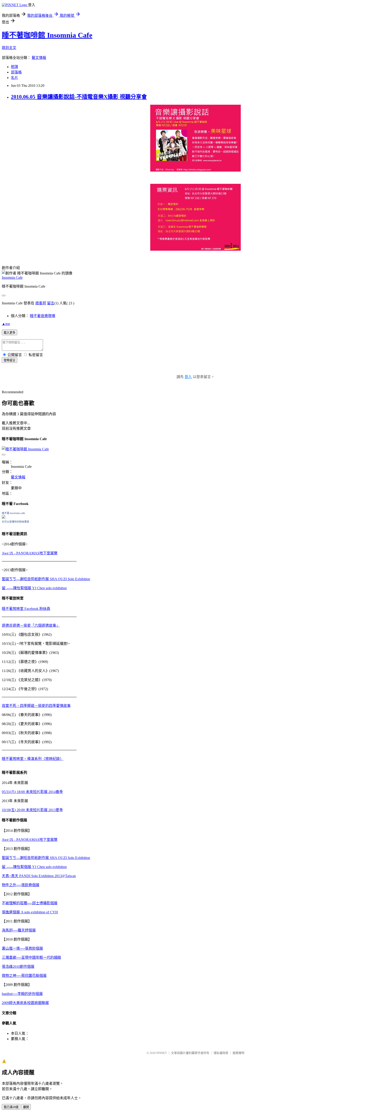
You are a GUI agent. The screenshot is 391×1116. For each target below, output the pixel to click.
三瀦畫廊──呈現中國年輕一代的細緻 (31, 957)
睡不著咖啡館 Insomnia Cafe (47, 35)
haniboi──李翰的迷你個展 (22, 994)
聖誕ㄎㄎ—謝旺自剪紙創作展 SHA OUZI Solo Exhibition (46, 579)
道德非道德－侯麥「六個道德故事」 (31, 625)
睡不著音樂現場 (42, 316)
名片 (14, 78)
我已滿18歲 (11, 1107)
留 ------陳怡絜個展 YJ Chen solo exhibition (34, 588)
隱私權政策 (221, 1053)
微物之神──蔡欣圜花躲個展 (24, 976)
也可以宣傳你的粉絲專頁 (15, 521)
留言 (50, 303)
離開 (26, 1107)
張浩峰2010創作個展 (18, 966)
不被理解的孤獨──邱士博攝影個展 (29, 903)
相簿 (14, 67)
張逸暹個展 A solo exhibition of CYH (30, 912)
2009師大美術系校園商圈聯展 (25, 1003)
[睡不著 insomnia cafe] (3, 517)
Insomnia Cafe (12, 277)
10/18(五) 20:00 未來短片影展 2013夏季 (32, 810)
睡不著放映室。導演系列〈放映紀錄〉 (32, 759)
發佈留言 (9, 360)
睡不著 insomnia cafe (13, 513)
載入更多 (9, 332)
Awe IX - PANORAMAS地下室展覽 (29, 553)
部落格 (16, 72)
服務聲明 (238, 1053)
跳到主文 (9, 48)
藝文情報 (39, 58)
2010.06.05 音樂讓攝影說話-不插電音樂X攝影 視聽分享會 (79, 97)
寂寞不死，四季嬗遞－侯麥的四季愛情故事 (36, 706)
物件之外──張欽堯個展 (20, 885)
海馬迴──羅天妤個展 (19, 930)
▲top (6, 324)
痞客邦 (40, 303)
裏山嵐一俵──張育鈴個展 (22, 948)
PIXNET (162, 1053)
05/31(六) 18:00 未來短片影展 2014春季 (32, 792)
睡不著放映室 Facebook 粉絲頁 (26, 609)
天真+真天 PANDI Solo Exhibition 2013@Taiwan (39, 876)
